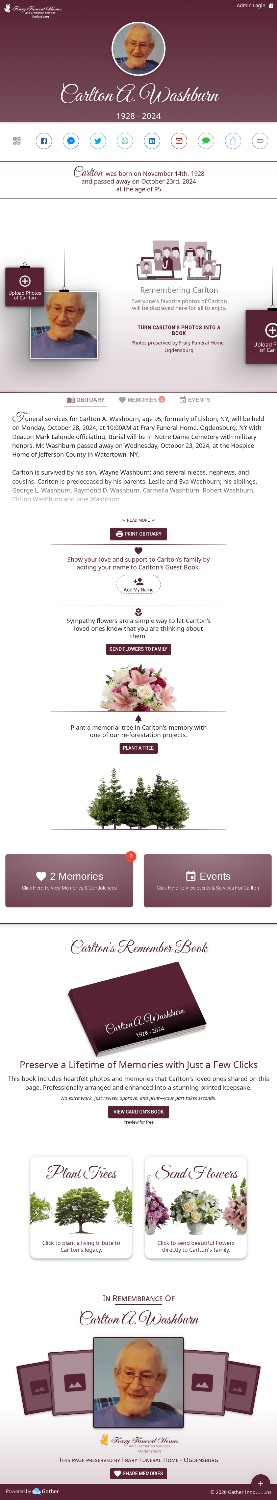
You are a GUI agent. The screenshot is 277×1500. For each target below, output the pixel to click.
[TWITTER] (98, 141)
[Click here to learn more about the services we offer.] (138, 1444)
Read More (138, 520)
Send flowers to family (138, 649)
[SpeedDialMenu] (260, 1483)
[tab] (85, 400)
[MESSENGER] (71, 141)
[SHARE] (233, 141)
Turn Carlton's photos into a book (179, 330)
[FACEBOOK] (44, 141)
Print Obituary (142, 534)
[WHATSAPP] (125, 141)
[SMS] (206, 141)
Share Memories (142, 1473)
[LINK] (260, 141)
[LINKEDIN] (152, 141)
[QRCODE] (17, 141)
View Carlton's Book (139, 1111)
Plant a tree (138, 748)
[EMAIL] (179, 141)
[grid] (138, 307)
